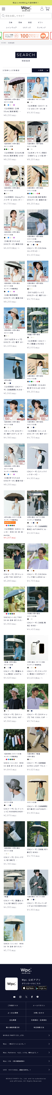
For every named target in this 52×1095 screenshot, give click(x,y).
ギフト (40, 22)
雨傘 (20, 22)
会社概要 (12, 1020)
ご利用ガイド (13, 1005)
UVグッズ (27, 27)
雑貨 (30, 22)
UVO (17, 1070)
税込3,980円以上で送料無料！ (26, 2)
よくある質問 (13, 1013)
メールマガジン (39, 1005)
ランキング (41, 27)
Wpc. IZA (14, 1061)
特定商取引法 (39, 1027)
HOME (3, 43)
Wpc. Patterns (20, 1052)
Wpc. (14, 1044)
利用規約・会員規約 (39, 1020)
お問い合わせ (39, 1013)
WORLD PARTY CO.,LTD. (13, 1035)
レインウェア (11, 27)
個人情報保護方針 (13, 1027)
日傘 (10, 22)
